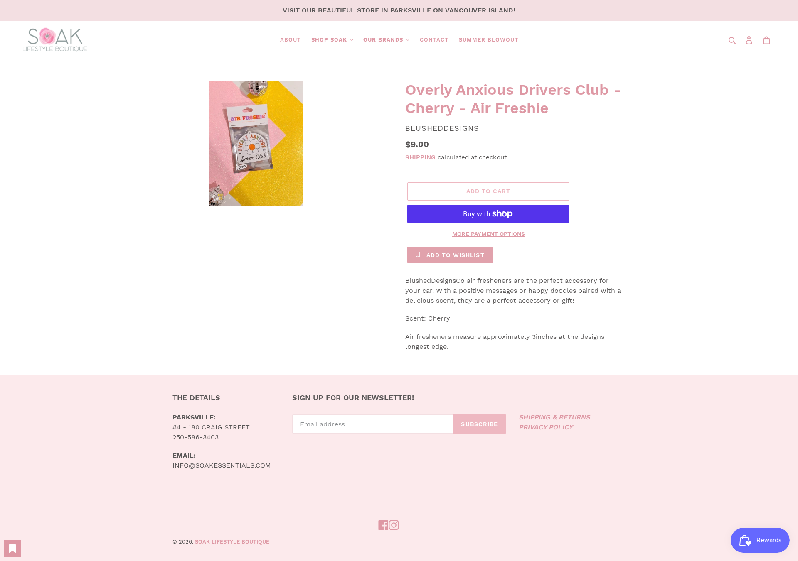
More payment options (488, 233)
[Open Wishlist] (12, 548)
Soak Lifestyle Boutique (232, 542)
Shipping (420, 157)
